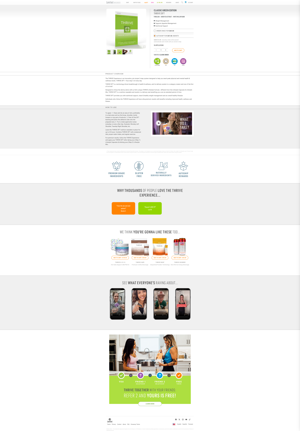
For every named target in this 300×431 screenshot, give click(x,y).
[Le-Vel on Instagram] (183, 419)
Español (184, 424)
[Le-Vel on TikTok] (189, 419)
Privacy (114, 424)
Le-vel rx (159, 2)
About (124, 424)
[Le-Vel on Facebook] (176, 419)
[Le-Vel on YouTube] (186, 419)
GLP (146, 2)
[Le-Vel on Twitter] (179, 419)
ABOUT (177, 2)
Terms (109, 424)
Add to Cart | (120, 257)
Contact (119, 424)
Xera (152, 2)
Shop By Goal (137, 2)
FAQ (128, 424)
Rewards (168, 2)
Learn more (150, 404)
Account (190, 2)
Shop (127, 2)
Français (190, 424)
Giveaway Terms (135, 424)
